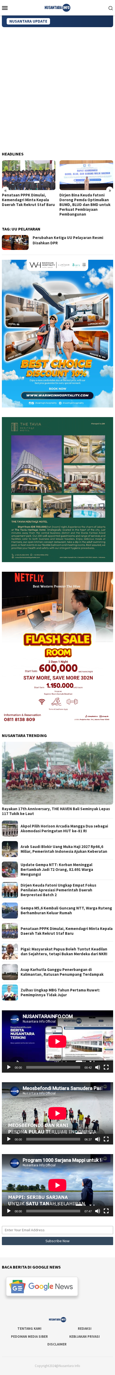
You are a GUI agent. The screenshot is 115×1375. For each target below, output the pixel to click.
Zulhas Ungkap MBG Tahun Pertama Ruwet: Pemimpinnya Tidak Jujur (60, 992)
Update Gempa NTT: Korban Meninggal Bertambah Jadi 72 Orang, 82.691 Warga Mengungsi (57, 869)
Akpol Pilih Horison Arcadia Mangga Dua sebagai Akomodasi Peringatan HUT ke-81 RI (64, 828)
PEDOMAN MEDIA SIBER (29, 1336)
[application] (57, 1041)
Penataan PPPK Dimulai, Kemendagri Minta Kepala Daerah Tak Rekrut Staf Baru (28, 200)
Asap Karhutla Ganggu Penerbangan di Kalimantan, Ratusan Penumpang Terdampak (62, 972)
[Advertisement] (57, 87)
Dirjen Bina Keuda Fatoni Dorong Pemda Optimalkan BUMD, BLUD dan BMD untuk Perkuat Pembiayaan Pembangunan (84, 205)
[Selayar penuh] (106, 1067)
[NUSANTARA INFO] (57, 7)
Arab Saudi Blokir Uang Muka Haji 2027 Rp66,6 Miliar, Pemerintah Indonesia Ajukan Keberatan (64, 849)
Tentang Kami (29, 1328)
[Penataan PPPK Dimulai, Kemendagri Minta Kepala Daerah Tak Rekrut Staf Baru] (29, 175)
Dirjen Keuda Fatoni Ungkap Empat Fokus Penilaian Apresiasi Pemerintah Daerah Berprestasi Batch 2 (58, 890)
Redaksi (84, 1328)
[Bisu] (97, 1067)
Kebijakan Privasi (84, 1336)
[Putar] (8, 1067)
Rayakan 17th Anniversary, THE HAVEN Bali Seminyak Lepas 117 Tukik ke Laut (56, 811)
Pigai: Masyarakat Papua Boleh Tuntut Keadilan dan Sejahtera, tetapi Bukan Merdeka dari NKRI (64, 951)
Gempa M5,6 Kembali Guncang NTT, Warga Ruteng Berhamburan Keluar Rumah (66, 910)
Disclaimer (57, 1344)
